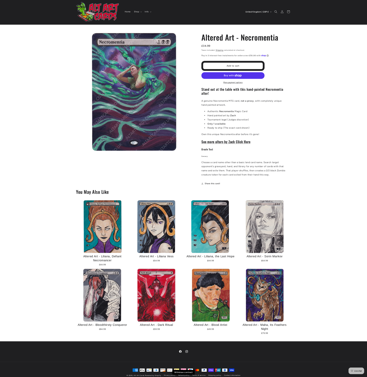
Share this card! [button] (212, 183)
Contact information (232, 375)
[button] (137, 12)
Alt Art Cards (139, 375)
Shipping (219, 50)
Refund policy (184, 375)
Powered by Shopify (153, 375)
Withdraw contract (183, 372)
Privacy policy (169, 375)
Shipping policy (214, 375)
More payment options (233, 82)
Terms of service (198, 375)
